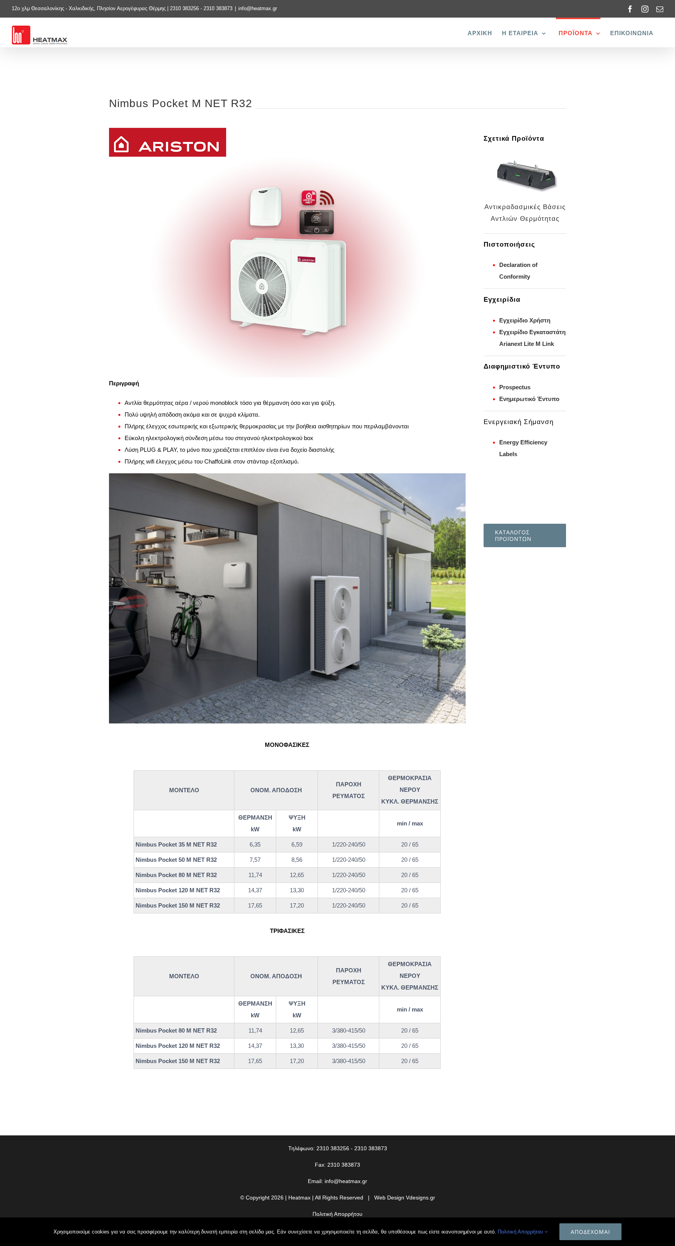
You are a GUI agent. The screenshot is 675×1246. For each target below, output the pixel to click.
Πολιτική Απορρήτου (337, 1214)
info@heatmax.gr (257, 8)
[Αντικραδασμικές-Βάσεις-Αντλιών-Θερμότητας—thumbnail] (525, 156)
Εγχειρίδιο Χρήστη (524, 320)
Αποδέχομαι (590, 1231)
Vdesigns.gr (420, 1197)
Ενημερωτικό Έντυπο (529, 399)
